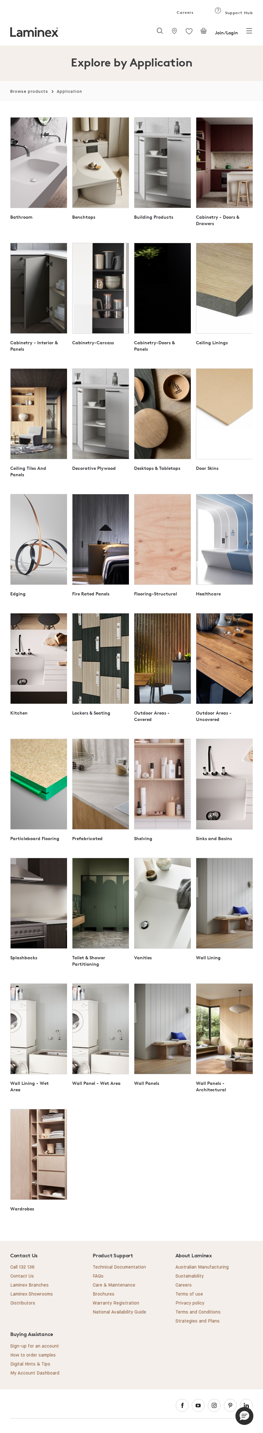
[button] (244, 1416)
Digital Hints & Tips (30, 1364)
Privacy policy (189, 1303)
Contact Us (22, 1276)
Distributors (22, 1303)
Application (69, 92)
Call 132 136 (22, 1267)
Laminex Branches (29, 1285)
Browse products (29, 92)
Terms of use (189, 1294)
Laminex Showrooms (31, 1294)
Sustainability (189, 1276)
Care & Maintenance (114, 1285)
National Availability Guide (119, 1312)
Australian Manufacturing (202, 1267)
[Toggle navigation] (249, 33)
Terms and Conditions (198, 1312)
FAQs (98, 1276)
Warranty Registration (116, 1303)
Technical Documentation (119, 1267)
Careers (184, 12)
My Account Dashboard (34, 1373)
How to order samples (33, 1355)
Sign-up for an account (34, 1346)
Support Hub (238, 12)
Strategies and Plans (197, 1321)
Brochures (104, 1294)
